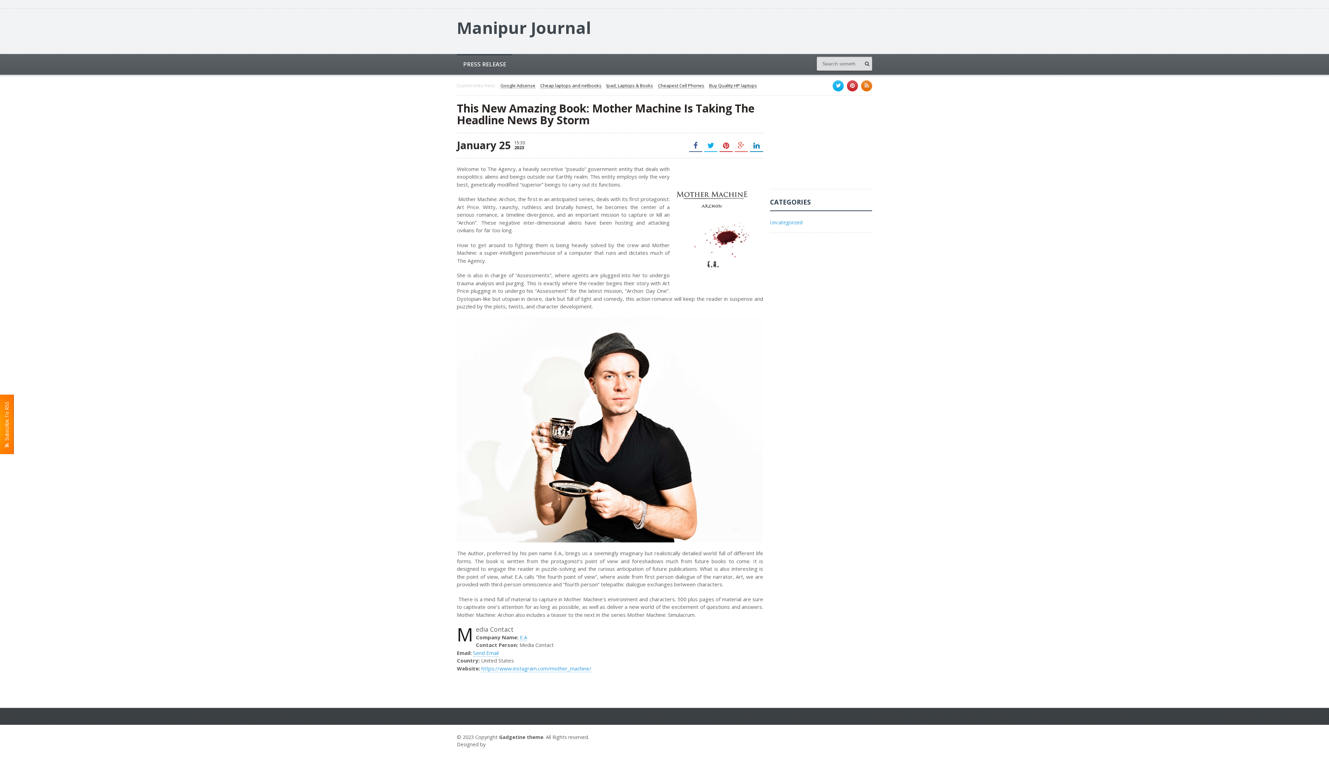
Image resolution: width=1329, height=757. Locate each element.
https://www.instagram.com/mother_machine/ (536, 668)
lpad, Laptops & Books (629, 85)
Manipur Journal (524, 28)
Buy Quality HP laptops (733, 85)
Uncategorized (786, 222)
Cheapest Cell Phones (681, 85)
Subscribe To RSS (6, 422)
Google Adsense (517, 85)
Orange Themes (507, 744)
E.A (523, 637)
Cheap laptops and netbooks (571, 85)
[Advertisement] (822, 145)
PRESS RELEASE (484, 64)
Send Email (486, 652)
